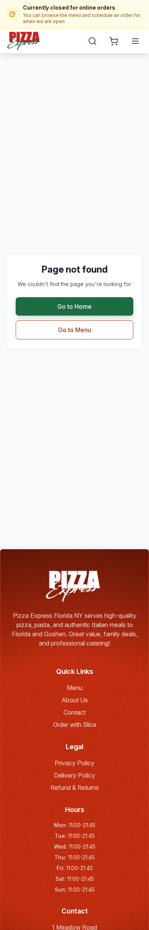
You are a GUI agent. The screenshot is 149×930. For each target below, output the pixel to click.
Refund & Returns (74, 787)
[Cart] (113, 41)
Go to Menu (74, 330)
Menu (75, 688)
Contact (74, 712)
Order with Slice (74, 724)
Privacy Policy (74, 763)
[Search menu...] (92, 41)
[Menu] (135, 41)
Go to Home (74, 306)
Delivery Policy (74, 775)
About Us (75, 700)
